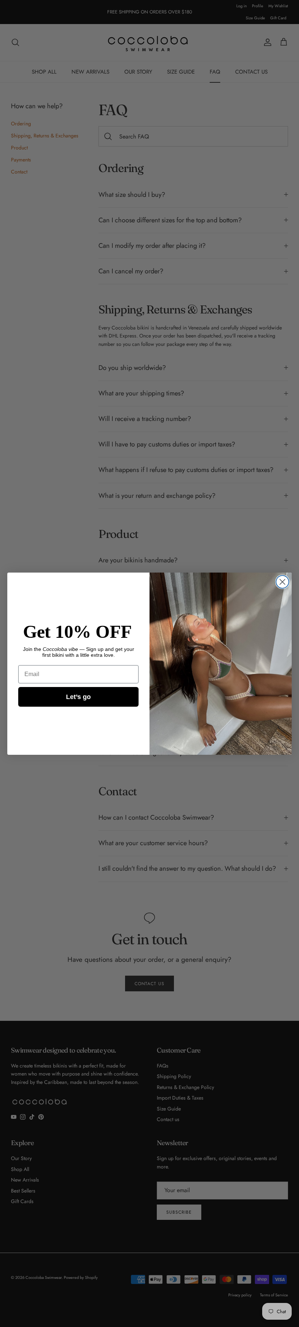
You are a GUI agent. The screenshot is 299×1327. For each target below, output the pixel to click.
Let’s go (78, 696)
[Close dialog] (282, 581)
